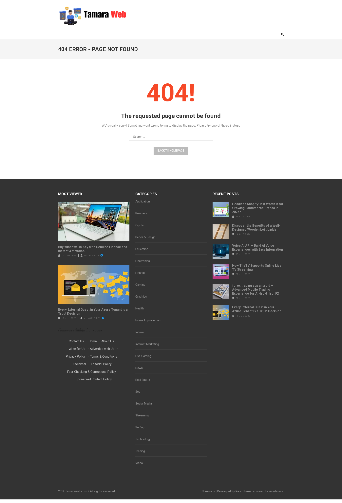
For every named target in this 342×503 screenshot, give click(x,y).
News (139, 368)
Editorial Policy (101, 364)
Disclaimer (78, 364)
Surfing (139, 427)
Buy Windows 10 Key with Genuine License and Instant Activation (92, 249)
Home (92, 341)
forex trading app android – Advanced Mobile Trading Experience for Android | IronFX (255, 289)
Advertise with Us (102, 349)
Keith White (91, 255)
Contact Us (76, 341)
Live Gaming (143, 356)
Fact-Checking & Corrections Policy (91, 372)
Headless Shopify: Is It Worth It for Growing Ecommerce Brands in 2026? (257, 208)
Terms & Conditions (103, 356)
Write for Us (77, 349)
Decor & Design (145, 237)
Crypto (139, 225)
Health (139, 308)
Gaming (140, 284)
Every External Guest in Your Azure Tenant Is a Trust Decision (93, 311)
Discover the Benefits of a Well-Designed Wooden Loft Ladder (256, 227)
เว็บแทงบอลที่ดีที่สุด (71, 330)
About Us (107, 341)
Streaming (142, 415)
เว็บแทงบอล (94, 330)
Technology (142, 439)
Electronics (142, 261)
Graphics (141, 296)
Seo (138, 391)
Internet (140, 332)
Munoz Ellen (92, 318)
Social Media (143, 403)
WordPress (276, 491)
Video (139, 463)
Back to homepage (171, 150)
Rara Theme (243, 491)
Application (142, 201)
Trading (140, 451)
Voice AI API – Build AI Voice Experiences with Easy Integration (257, 247)
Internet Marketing (147, 344)
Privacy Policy (76, 356)
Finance (140, 273)
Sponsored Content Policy (94, 379)
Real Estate (142, 380)
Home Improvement (148, 320)
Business (141, 213)
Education (141, 249)
